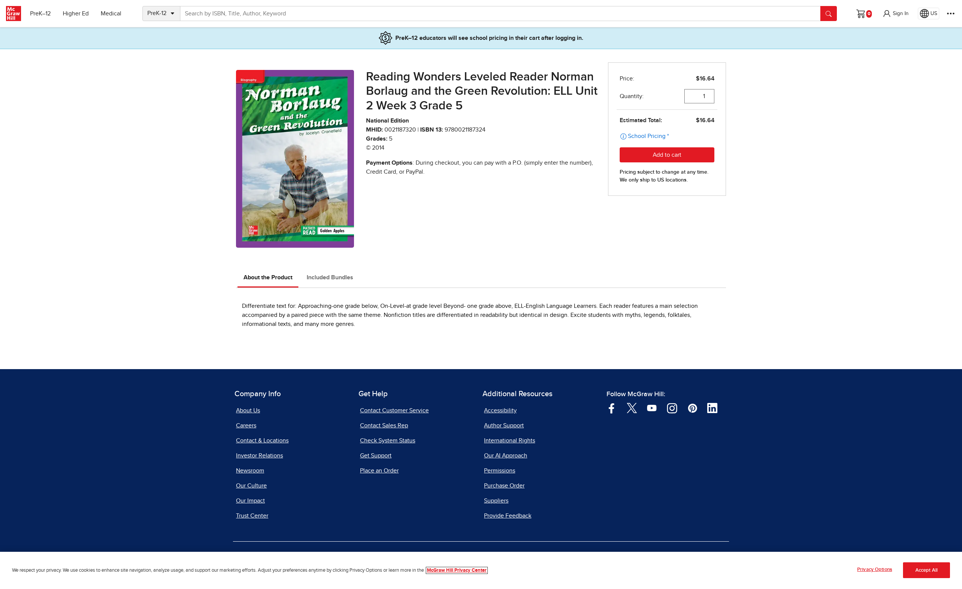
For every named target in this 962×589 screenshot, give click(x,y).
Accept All (926, 570)
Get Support (376, 456)
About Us (248, 410)
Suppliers (496, 501)
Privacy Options (874, 569)
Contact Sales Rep (384, 425)
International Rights (509, 441)
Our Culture (251, 486)
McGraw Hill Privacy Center (457, 570)
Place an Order (379, 471)
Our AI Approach (505, 456)
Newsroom (250, 471)
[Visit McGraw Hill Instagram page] (672, 408)
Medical (111, 14)
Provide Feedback (507, 516)
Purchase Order (504, 486)
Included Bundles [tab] (330, 277)
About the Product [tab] (268, 277)
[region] (481, 570)
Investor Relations (259, 456)
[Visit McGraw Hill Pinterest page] (692, 408)
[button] (895, 13)
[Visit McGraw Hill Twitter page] (632, 408)
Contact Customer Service (394, 410)
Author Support (504, 425)
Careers (246, 425)
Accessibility (500, 410)
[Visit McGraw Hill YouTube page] (652, 408)
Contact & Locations (262, 441)
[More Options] (950, 13)
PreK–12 (40, 14)
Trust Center (252, 516)
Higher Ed (76, 14)
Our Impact (250, 501)
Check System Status (387, 441)
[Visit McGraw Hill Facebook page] (612, 408)
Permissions (499, 471)
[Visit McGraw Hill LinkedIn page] (712, 408)
